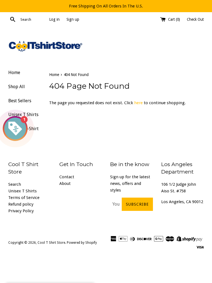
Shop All (16, 86)
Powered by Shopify (82, 243)
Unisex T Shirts (22, 190)
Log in (54, 19)
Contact (66, 176)
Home (14, 72)
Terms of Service (23, 197)
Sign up (73, 19)
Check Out (195, 19)
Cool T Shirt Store (51, 243)
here (138, 102)
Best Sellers (19, 100)
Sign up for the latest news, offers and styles (130, 183)
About (65, 183)
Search (14, 184)
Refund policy (20, 204)
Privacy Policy (21, 210)
